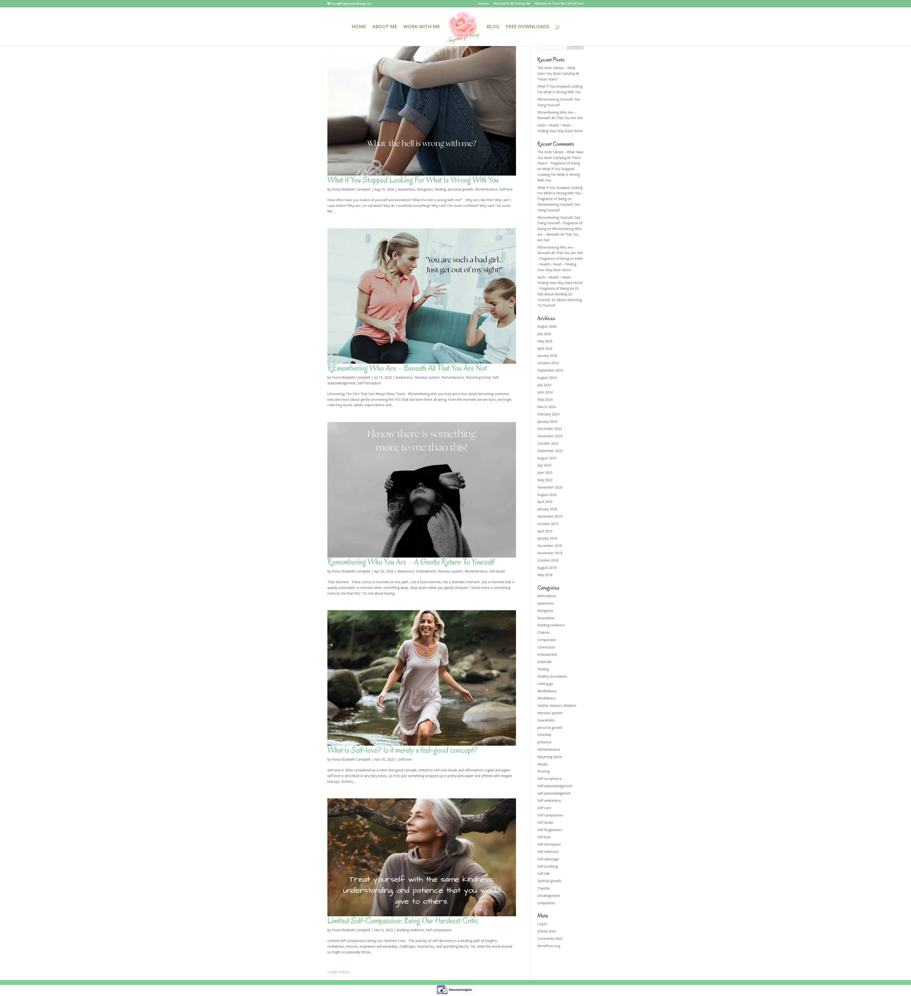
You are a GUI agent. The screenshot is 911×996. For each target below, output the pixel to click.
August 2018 (547, 567)
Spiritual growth (549, 881)
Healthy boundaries (552, 676)
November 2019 (549, 516)
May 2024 (545, 399)
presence (544, 742)
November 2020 (549, 487)
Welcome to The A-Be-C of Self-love (559, 3)
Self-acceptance (549, 778)
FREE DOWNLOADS (527, 27)
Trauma (543, 888)
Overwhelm (546, 720)
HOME (359, 27)
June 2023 (545, 472)
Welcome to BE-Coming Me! (511, 3)
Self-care (544, 807)
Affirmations (546, 596)
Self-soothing (547, 866)
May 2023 (545, 480)
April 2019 (545, 531)
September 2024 (550, 370)
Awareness (406, 189)
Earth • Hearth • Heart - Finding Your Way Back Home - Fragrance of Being (560, 283)
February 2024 (548, 414)
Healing (440, 189)
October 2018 (547, 560)
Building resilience (410, 930)
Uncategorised (548, 895)
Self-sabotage (548, 859)
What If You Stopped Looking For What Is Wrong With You (412, 179)
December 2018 (549, 545)
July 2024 (544, 385)
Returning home (478, 377)
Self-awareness (549, 800)
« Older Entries (338, 972)
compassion (546, 640)
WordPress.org (548, 946)
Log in (542, 924)
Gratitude (544, 661)
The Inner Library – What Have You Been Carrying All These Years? (558, 73)
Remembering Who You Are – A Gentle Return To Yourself (410, 561)
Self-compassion (438, 930)
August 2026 (547, 326)
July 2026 (544, 333)
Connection (546, 647)
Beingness (425, 189)
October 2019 (547, 523)
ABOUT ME (384, 27)
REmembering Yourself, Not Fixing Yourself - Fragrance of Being (559, 223)
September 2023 (550, 450)
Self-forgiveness (549, 830)
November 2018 (549, 553)
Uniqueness (546, 903)
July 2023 (544, 465)
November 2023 (549, 436)
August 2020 (547, 494)
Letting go (545, 683)
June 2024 (545, 392)
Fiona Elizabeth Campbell (351, 189)
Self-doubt (497, 571)
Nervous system (427, 377)
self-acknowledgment (553, 793)
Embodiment (426, 571)
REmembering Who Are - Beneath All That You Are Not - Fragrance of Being (560, 253)
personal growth (460, 189)
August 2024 (547, 377)
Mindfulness (546, 698)
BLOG (493, 27)
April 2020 (545, 501)
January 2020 (547, 509)
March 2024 (546, 407)
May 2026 (545, 341)
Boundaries (546, 618)
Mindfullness (547, 691)
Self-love (506, 189)
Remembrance (486, 189)
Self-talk (543, 873)
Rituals (542, 764)
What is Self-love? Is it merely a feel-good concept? (402, 749)
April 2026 (545, 348)
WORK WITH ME (421, 27)
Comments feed (549, 938)
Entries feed (546, 931)
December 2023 (549, 428)
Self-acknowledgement (554, 786)
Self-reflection (548, 851)
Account (483, 3)
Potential (544, 734)
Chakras (543, 632)
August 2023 (547, 458)
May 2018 (545, 574)
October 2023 (547, 443)
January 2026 (547, 355)
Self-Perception (369, 383)
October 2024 (547, 363)
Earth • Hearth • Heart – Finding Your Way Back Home (560, 264)
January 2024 (547, 421)
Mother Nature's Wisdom (556, 705)
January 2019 (547, 538)
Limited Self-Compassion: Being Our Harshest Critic (403, 920)
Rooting (543, 771)
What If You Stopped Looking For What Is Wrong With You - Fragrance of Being (560, 193)
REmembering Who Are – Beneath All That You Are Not (407, 367)
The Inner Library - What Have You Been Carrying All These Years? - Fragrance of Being (560, 158)
